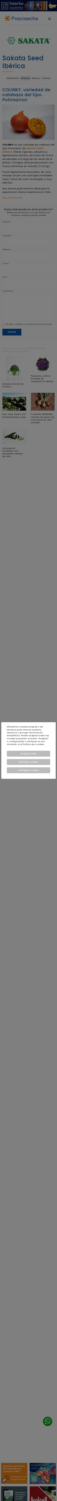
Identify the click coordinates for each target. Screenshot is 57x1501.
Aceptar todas (28, 753)
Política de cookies (33, 744)
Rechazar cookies (28, 762)
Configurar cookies (28, 770)
